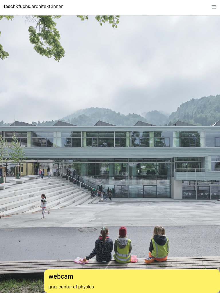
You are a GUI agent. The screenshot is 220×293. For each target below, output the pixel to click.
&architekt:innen (34, 6)
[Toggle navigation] (213, 6)
